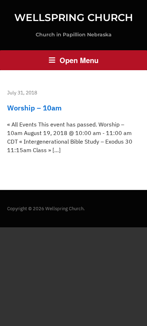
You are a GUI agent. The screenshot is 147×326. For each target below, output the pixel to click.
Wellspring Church (73, 17)
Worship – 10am (34, 108)
